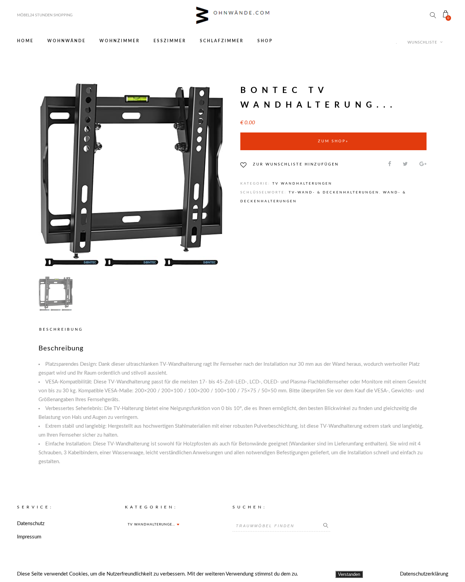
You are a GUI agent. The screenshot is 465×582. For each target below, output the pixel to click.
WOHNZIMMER (119, 41)
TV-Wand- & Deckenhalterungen (334, 192)
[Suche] (325, 526)
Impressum (29, 536)
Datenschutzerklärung (424, 574)
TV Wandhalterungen (302, 183)
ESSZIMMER (170, 41)
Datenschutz (31, 523)
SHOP (265, 41)
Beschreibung (61, 329)
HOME (25, 41)
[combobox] (153, 524)
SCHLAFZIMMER (222, 41)
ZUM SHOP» (333, 141)
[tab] (62, 329)
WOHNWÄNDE (66, 41)
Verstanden (349, 574)
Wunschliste (422, 42)
